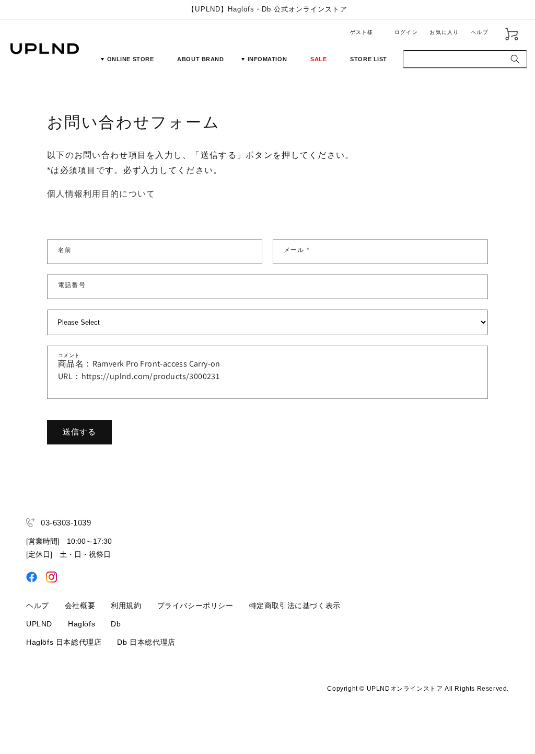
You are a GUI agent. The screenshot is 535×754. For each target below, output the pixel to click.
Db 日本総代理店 (146, 642)
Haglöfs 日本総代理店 (63, 642)
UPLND (39, 624)
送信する (79, 431)
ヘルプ (480, 32)
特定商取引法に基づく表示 (295, 605)
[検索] (515, 59)
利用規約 (126, 605)
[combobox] (465, 59)
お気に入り (444, 32)
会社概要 (80, 605)
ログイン (406, 32)
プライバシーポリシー (195, 605)
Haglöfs (81, 624)
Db (116, 624)
